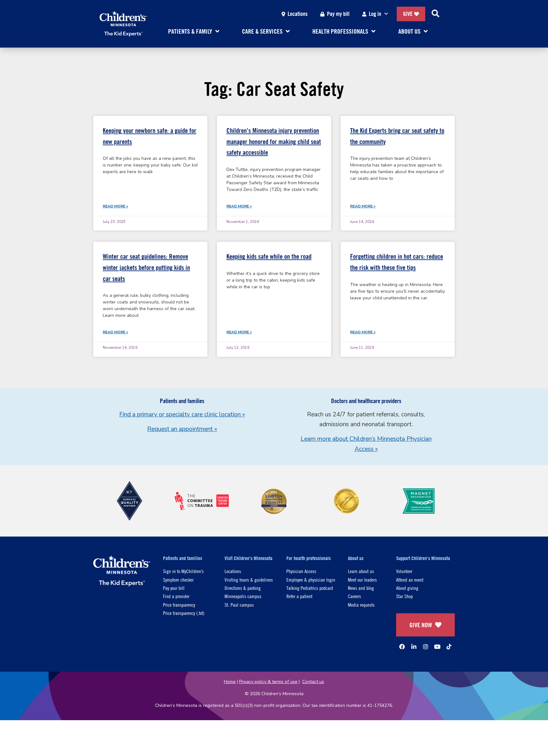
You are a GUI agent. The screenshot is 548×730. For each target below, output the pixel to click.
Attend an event (409, 580)
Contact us (313, 682)
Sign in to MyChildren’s (183, 571)
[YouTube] (437, 646)
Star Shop (404, 596)
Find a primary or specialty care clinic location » (182, 414)
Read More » (115, 206)
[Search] (435, 14)
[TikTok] (449, 646)
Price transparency (179, 605)
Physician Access (301, 571)
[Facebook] (402, 646)
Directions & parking (243, 588)
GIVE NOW (420, 625)
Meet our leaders (362, 580)
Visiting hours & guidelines (249, 580)
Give (408, 13)
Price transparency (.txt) (183, 613)
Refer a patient (299, 596)
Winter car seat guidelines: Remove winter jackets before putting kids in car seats (146, 267)
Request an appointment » (182, 429)
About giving (407, 588)
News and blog (361, 588)
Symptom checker (178, 580)
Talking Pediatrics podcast (309, 588)
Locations (298, 13)
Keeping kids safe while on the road (268, 256)
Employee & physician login (310, 580)
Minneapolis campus (243, 596)
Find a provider (176, 596)
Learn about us (361, 571)
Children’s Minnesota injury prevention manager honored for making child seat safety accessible (273, 141)
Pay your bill (174, 588)
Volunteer (404, 571)
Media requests (361, 605)
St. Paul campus (239, 605)
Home (230, 682)
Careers (354, 596)
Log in (375, 13)
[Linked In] (414, 646)
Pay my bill (338, 13)
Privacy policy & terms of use (268, 682)
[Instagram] (425, 646)
